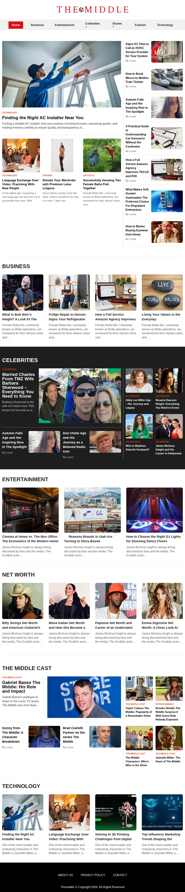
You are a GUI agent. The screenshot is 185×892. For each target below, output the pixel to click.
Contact (120, 875)
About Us (65, 875)
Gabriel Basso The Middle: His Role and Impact (21, 687)
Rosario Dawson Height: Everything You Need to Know (167, 404)
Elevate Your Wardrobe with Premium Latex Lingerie (59, 184)
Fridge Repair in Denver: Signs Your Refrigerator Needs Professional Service (68, 317)
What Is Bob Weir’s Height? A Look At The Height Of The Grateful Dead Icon (19, 317)
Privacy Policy (93, 875)
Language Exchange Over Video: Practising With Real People (20, 184)
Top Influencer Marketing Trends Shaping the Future (161, 837)
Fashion (140, 25)
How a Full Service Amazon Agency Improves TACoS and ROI (115, 317)
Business (37, 25)
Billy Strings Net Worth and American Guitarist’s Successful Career (21, 625)
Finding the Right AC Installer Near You (42, 117)
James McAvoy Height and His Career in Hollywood (168, 449)
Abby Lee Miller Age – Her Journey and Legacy (138, 404)
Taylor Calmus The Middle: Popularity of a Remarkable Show (139, 712)
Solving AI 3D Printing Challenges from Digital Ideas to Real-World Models (113, 837)
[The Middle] (92, 10)
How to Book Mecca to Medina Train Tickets (137, 77)
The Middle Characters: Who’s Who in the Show (137, 761)
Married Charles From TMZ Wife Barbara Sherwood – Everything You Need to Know (18, 385)
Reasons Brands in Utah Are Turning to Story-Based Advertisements (88, 539)
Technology (165, 25)
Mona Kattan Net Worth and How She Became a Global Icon (67, 625)
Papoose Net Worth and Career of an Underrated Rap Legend (113, 625)
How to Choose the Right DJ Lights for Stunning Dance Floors (153, 539)
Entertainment (64, 25)
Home (16, 25)
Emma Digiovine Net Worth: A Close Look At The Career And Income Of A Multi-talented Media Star (162, 625)
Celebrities (92, 23)
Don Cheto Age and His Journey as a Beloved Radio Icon (74, 442)
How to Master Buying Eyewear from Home (137, 230)
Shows (117, 23)
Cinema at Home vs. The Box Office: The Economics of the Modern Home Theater (30, 539)
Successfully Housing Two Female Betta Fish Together (102, 184)
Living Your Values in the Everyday (161, 317)
